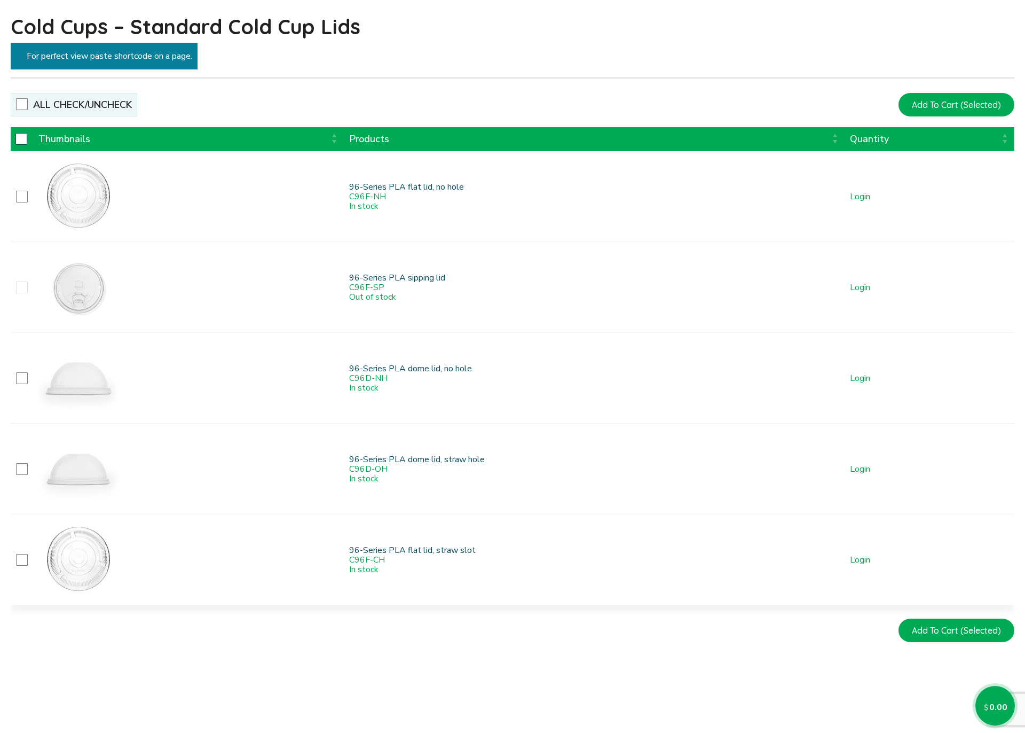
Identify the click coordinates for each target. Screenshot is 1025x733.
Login (860, 197)
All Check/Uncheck (82, 104)
